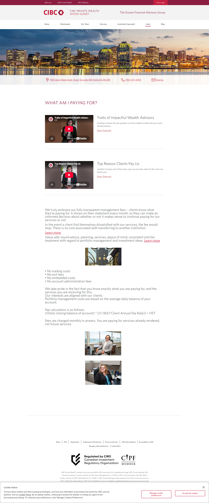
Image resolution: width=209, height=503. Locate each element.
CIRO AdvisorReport (129, 442)
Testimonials (65, 24)
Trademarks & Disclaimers (92, 442)
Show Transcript (104, 130)
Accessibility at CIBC (146, 442)
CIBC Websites (83, 3)
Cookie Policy (116, 446)
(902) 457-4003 (133, 80)
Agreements (75, 442)
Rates (58, 442)
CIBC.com (47, 3)
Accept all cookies (190, 493)
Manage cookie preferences (98, 446)
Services (103, 24)
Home (46, 24)
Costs (148, 24)
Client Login (160, 3)
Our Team (85, 24)
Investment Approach (126, 24)
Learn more (53, 232)
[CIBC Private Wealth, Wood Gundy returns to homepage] (80, 12)
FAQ (65, 442)
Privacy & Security (111, 442)
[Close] (203, 487)
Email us (159, 80)
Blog (163, 24)
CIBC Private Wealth (64, 3)
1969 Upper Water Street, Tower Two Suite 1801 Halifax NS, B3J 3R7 (80, 80)
